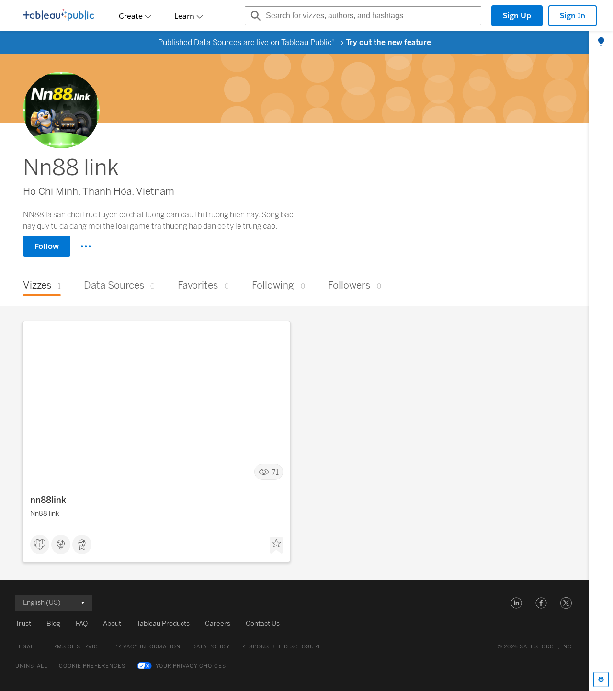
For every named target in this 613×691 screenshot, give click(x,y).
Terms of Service (73, 647)
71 (275, 472)
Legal (24, 647)
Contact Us (263, 624)
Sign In (572, 16)
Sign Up (517, 16)
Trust (23, 624)
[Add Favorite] (276, 545)
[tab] (601, 42)
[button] (516, 603)
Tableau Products (163, 624)
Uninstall (31, 666)
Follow (46, 246)
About (112, 624)
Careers (217, 624)
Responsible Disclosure (281, 647)
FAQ (82, 624)
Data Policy (211, 647)
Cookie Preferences (92, 666)
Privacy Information (147, 647)
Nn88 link (44, 514)
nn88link (48, 500)
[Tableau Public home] (58, 16)
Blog (53, 624)
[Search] (254, 15)
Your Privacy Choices (191, 666)
